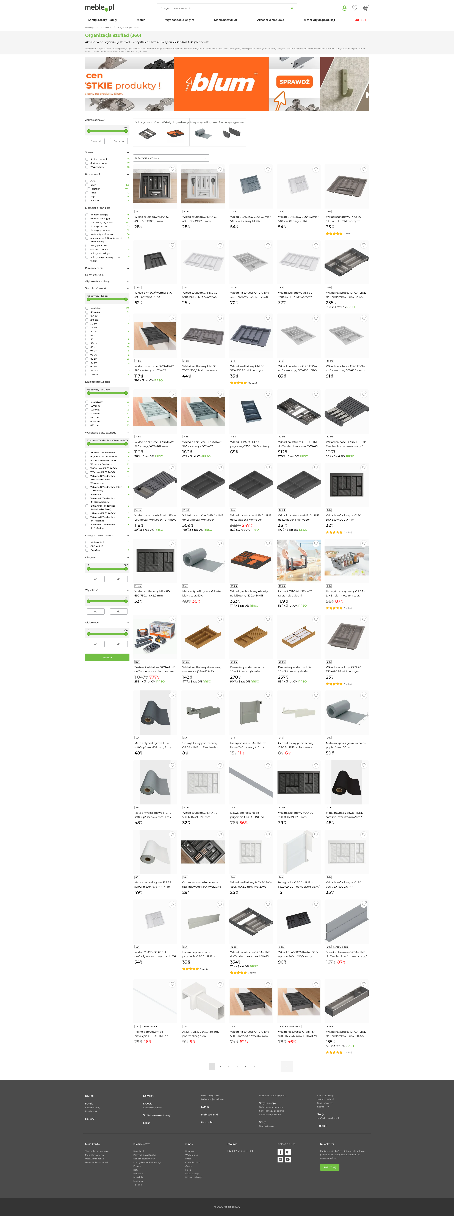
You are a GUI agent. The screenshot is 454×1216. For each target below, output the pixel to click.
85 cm (109, 362)
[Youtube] (288, 1159)
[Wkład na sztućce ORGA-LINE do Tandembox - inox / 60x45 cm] (251, 921)
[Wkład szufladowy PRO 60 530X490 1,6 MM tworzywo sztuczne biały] (203, 262)
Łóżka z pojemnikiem (212, 1099)
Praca (188, 1158)
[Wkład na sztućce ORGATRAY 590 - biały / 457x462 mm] (155, 411)
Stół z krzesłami (325, 1099)
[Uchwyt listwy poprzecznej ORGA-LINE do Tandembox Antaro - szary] (203, 712)
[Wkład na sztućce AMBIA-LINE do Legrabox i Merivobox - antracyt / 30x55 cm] (203, 485)
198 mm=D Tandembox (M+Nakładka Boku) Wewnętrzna (109, 479)
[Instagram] (288, 1152)
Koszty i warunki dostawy (147, 1162)
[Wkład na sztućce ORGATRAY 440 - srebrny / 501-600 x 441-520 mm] (347, 335)
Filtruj (107, 657)
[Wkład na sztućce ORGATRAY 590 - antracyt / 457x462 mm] (155, 335)
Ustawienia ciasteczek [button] (97, 1162)
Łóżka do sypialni (210, 1095)
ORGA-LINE (109, 546)
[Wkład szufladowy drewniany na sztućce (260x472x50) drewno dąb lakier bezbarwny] (203, 637)
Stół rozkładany (325, 1095)
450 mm (109, 409)
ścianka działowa (109, 249)
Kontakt (189, 1151)
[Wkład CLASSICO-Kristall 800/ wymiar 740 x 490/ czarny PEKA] (299, 921)
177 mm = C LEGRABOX (109, 472)
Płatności (138, 1173)
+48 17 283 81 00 (240, 1151)
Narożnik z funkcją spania (272, 1095)
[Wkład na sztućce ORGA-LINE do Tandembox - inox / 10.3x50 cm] (347, 1001)
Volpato (109, 200)
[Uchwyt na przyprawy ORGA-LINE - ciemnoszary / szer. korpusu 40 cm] (347, 561)
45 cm (109, 335)
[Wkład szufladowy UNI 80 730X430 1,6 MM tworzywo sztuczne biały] (299, 262)
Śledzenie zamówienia (97, 1151)
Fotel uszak (91, 1111)
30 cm (109, 323)
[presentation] (90, 84)
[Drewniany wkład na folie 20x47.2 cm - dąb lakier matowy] (299, 637)
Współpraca (191, 1155)
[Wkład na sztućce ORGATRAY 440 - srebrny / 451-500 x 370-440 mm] (251, 262)
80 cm (109, 358)
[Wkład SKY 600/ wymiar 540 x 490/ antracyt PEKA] (155, 262)
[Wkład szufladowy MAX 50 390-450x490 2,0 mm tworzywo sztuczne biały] (251, 852)
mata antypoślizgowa (109, 234)
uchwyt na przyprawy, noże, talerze (109, 259)
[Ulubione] (354, 8)
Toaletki (322, 1125)
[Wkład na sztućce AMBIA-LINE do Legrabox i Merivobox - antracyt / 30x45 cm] (251, 485)
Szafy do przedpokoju (328, 1118)
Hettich (110, 188)
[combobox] (171, 158)
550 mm (109, 417)
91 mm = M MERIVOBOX (109, 460)
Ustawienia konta (94, 1158)
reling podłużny (109, 245)
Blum (109, 185)
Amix (109, 181)
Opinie (188, 1166)
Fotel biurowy (92, 1107)
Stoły (262, 1122)
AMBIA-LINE (109, 542)
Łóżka (146, 1123)
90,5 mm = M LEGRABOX (109, 456)
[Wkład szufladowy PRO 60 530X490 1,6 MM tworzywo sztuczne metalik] (347, 186)
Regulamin (139, 1151)
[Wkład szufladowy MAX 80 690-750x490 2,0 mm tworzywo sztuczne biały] (347, 852)
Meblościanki (209, 1114)
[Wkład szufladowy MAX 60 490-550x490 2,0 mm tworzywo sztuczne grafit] (155, 186)
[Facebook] (280, 1152)
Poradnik (138, 1177)
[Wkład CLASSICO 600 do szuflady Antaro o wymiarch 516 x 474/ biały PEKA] (155, 921)
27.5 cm (109, 319)
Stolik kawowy (325, 1103)
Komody (148, 1095)
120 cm (109, 374)
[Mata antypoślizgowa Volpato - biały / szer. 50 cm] (203, 561)
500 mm (109, 413)
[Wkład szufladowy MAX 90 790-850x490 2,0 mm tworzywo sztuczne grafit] (299, 782)
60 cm (109, 347)
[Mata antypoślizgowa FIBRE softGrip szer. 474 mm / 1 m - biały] (155, 852)
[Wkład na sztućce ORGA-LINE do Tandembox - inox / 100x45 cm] (299, 411)
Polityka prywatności (144, 1155)
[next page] (287, 1066)
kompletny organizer (109, 222)
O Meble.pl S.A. (193, 1162)
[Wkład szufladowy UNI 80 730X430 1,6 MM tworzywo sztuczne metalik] (203, 335)
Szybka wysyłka (109, 163)
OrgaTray (109, 550)
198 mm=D (109, 494)
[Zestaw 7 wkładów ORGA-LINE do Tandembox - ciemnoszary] (155, 637)
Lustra (205, 1106)
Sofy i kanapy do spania (271, 1110)
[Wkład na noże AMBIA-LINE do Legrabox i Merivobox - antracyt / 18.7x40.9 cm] (155, 485)
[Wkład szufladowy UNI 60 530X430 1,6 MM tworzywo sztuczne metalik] (251, 335)
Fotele (89, 1103)
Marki (188, 1169)
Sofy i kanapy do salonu (271, 1107)
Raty (135, 1169)
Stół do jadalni (266, 1126)
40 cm (109, 331)
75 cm (109, 355)
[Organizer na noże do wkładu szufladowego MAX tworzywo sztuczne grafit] (203, 852)
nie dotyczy (109, 308)
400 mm (109, 405)
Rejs (109, 196)
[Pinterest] (280, 1159)
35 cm (109, 327)
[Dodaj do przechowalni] (172, 169)
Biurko (89, 1095)
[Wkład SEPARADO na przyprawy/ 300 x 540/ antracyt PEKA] (251, 411)
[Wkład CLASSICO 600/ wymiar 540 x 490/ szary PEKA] (251, 186)
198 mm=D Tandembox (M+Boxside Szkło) (109, 500)
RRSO (350, 307)
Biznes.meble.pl (193, 1177)
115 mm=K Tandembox (109, 464)
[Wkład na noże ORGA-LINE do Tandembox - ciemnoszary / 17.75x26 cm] (347, 411)
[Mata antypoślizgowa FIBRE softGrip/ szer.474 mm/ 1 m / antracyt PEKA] (155, 712)
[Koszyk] (366, 8)
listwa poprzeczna (109, 230)
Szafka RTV (323, 1106)
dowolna (109, 312)
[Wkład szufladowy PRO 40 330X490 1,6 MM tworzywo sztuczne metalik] (347, 637)
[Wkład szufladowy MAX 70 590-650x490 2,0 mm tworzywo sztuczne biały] (203, 782)
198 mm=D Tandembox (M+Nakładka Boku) (109, 507)
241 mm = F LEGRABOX (109, 513)
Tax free (137, 1184)
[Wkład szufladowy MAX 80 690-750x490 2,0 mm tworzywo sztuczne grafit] (155, 561)
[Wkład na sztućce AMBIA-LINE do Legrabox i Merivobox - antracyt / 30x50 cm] (299, 485)
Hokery (89, 1118)
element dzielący (109, 214)
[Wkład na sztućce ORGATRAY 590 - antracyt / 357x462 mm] (251, 1001)
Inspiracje (138, 1181)
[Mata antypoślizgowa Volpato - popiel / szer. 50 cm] (347, 712)
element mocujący (109, 218)
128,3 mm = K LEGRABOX (109, 468)
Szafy (320, 1114)
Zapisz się (330, 1167)
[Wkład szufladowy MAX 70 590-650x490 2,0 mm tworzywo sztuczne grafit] (347, 485)
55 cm (109, 343)
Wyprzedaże (109, 167)
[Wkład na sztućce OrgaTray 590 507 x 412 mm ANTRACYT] (299, 1001)
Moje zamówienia (94, 1155)
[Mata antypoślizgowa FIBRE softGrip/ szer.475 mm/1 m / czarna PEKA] (347, 782)
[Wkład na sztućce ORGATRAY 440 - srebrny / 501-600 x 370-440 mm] (299, 335)
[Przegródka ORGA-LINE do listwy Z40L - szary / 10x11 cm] (251, 712)
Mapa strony (192, 1173)
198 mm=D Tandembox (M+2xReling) (109, 526)
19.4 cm (109, 316)
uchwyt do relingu (109, 253)
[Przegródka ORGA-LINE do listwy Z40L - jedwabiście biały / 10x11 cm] (299, 852)
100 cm (109, 370)
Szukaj (292, 8)
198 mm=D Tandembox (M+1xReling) (109, 519)
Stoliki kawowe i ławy (157, 1115)
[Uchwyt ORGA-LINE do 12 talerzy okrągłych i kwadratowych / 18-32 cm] (299, 561)
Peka (109, 192)
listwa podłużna (109, 226)
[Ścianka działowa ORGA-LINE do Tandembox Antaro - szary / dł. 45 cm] (347, 921)
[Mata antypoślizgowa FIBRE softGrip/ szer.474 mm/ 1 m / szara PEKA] (155, 782)
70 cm (109, 351)
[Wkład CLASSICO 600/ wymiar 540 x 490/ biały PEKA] (299, 186)
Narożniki (207, 1122)
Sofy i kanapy (267, 1103)
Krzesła (147, 1103)
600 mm (109, 421)
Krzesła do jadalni (152, 1107)
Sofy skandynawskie (270, 1114)
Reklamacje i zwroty (144, 1158)
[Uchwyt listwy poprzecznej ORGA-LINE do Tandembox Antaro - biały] (299, 712)
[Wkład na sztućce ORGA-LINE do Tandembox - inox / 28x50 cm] (347, 262)
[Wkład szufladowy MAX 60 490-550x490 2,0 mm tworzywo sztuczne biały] (203, 186)
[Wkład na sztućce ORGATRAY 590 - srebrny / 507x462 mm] (203, 411)
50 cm (109, 339)
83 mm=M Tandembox (109, 452)
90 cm (109, 366)
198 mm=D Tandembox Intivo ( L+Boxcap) (109, 489)
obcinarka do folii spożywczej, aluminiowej (109, 240)
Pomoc (137, 1166)
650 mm (109, 425)
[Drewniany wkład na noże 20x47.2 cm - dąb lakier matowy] (251, 637)
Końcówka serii (109, 159)
